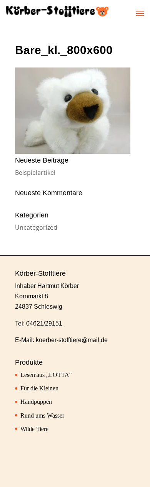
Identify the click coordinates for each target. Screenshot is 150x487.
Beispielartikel (35, 172)
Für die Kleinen (39, 388)
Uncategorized (36, 227)
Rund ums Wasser (42, 415)
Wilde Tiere (34, 429)
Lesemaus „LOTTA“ (46, 375)
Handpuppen (36, 401)
